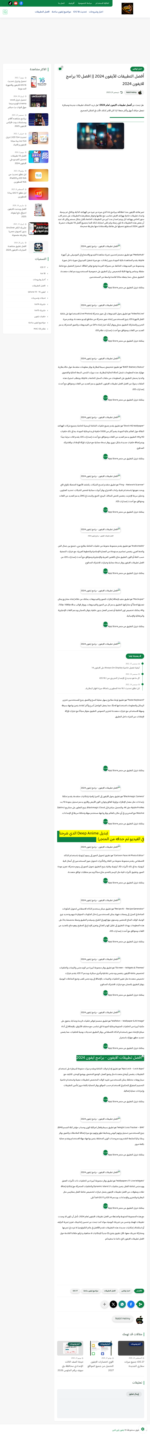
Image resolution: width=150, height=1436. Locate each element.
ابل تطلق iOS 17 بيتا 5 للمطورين (16, 195)
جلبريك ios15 (40, 310)
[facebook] (21, 3)
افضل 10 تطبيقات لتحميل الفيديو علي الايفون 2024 (18, 159)
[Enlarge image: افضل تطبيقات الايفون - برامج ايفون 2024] (116, 247)
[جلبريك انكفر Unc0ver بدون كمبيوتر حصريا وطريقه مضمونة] (38, 228)
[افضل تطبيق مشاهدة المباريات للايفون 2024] (38, 247)
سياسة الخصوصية (85, 3)
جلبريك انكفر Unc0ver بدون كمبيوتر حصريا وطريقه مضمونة (16, 231)
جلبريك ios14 (40, 304)
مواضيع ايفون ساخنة (61, 12)
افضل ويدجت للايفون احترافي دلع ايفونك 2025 (17, 213)
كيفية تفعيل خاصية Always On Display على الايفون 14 (116, 668)
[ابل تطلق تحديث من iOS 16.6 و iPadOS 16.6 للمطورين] (38, 175)
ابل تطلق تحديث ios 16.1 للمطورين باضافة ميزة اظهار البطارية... (112, 689)
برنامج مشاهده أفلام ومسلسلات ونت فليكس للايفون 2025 (16, 122)
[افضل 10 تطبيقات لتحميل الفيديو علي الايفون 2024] (38, 157)
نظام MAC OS (40, 329)
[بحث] (5, 12)
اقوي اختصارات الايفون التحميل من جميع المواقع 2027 (101, 1366)
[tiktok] (10, 3)
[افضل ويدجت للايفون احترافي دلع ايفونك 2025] (38, 210)
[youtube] (16, 3)
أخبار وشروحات (39, 280)
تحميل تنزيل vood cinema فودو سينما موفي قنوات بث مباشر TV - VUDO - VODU (17, 104)
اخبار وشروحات (96, 12)
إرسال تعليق (134, 1394)
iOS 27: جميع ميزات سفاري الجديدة (134, 1364)
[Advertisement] (75, 41)
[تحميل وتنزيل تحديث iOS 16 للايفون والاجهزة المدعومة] (38, 82)
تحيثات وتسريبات (38, 298)
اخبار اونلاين (137, 69)
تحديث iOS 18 (80, 12)
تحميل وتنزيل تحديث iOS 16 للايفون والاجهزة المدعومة (16, 85)
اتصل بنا (61, 3)
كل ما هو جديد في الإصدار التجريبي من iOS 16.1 (119, 678)
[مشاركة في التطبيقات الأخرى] (104, 1304)
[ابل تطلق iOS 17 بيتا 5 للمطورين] (38, 194)
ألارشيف (71, 3)
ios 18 (43, 273)
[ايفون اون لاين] (127, 8)
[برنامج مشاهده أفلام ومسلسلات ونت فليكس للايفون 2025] (38, 119)
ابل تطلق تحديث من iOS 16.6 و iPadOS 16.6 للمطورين (17, 178)
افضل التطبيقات (42, 12)
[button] (131, 1304)
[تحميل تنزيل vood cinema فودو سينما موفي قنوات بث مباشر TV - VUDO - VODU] (38, 101)
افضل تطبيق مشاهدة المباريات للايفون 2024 (16, 248)
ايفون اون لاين (118, 1430)
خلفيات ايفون (40, 316)
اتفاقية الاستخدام (102, 3)
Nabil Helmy (131, 92)
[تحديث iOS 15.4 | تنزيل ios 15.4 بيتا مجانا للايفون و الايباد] (38, 138)
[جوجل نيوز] (5, 3)
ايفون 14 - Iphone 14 (37, 292)
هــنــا (105, 285)
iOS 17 (75, 1291)
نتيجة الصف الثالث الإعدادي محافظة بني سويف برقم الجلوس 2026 (70, 1366)
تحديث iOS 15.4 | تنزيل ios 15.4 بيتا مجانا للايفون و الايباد (16, 141)
